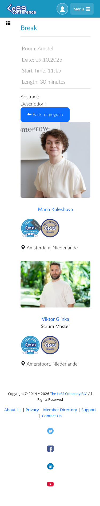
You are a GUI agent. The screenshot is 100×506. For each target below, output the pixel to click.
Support (88, 409)
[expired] (30, 236)
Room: (29, 48)
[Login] (62, 9)
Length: (30, 82)
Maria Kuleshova (55, 209)
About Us (12, 409)
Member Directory (60, 409)
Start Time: (34, 70)
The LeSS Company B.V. (68, 393)
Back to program (47, 114)
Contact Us (52, 415)
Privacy (32, 409)
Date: (28, 59)
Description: (33, 104)
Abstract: (30, 96)
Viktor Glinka (55, 319)
